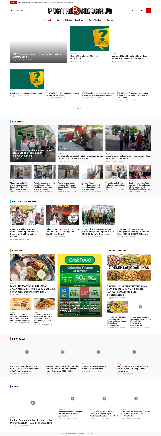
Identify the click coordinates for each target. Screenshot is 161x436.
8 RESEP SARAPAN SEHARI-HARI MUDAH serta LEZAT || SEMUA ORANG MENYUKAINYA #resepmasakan (140, 321)
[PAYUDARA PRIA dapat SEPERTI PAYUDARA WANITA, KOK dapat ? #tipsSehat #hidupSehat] (27, 352)
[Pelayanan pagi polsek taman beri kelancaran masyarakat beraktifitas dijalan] (68, 172)
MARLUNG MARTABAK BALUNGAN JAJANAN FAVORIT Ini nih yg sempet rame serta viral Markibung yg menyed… (32, 289)
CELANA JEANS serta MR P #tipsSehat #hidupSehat (94, 367)
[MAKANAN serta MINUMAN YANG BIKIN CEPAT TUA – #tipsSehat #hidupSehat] (134, 352)
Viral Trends (121, 90)
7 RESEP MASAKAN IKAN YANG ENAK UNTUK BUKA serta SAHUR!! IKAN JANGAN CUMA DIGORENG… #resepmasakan (127, 290)
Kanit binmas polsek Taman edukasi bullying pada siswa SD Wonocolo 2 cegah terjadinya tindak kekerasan (139, 186)
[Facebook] (132, 10)
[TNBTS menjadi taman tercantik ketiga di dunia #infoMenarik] (38, 44)
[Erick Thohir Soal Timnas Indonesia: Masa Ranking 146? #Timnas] (62, 79)
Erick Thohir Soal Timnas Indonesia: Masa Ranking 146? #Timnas (62, 94)
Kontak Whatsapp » (92, 434)
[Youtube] (142, 10)
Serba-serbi (73, 53)
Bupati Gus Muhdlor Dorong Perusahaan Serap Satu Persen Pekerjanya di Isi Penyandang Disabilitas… (24, 233)
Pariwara (13, 283)
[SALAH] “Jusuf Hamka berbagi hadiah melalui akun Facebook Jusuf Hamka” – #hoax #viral (133, 95)
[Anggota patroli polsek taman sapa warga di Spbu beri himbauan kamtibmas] (128, 138)
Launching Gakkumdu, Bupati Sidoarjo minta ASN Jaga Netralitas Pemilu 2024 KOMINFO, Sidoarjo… (133, 231)
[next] (149, 2)
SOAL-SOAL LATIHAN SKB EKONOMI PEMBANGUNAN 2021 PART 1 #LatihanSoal (135, 414)
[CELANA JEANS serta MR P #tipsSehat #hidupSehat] (98, 352)
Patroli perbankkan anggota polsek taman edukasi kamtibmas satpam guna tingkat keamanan (44, 186)
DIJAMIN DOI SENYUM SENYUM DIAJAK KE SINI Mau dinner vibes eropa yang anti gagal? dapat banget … (43, 318)
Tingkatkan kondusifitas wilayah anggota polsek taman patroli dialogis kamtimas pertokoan (19, 186)
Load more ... (79, 108)
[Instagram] (135, 10)
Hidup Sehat (14, 363)
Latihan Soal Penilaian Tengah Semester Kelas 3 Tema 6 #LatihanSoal (70, 414)
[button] (148, 10)
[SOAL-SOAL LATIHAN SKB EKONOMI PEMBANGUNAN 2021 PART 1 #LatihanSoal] (136, 398)
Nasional (15, 51)
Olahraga (49, 90)
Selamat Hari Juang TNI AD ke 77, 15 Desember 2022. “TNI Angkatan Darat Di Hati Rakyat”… (62, 231)
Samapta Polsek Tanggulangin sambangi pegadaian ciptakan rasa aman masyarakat (91, 186)
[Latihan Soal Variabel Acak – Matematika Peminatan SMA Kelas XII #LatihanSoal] (33, 402)
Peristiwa (15, 147)
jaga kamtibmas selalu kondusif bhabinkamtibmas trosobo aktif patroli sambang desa (80, 157)
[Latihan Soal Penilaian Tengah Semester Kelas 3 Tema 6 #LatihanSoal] (72, 398)
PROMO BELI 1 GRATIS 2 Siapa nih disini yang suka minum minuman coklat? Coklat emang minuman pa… (20, 317)
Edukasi (12, 417)
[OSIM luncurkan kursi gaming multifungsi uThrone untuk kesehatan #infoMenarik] (98, 79)
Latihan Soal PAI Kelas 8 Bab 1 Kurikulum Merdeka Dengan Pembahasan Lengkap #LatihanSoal (104, 414)
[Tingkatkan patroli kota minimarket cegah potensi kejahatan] (116, 172)
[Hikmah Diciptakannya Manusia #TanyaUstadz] (89, 38)
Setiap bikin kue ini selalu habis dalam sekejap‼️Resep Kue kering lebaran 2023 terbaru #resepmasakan (116, 321)
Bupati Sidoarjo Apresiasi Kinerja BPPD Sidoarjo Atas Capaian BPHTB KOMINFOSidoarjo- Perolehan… (98, 231)
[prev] (145, 2)
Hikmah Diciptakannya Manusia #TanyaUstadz (84, 57)
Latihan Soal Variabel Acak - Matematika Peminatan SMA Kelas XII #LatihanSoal (31, 421)
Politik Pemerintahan (16, 226)
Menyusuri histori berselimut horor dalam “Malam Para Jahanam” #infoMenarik (129, 57)
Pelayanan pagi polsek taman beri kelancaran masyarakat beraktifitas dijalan (67, 186)
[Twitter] (139, 10)
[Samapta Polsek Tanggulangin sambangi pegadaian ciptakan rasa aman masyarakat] (92, 172)
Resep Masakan (111, 283)
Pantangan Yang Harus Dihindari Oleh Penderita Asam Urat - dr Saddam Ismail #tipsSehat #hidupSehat (62, 368)
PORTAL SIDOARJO (78, 434)
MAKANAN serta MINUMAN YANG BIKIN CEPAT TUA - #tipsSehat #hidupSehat (132, 368)
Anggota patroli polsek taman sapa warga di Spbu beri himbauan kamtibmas (127, 157)
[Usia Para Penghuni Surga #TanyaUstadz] (27, 79)
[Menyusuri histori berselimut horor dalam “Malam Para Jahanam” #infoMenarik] (131, 38)
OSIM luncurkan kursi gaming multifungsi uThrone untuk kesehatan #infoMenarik (98, 94)
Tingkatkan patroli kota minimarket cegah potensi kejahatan (115, 185)
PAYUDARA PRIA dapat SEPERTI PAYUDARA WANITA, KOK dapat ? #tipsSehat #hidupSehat (25, 368)
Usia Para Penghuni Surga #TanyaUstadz (33, 3)
